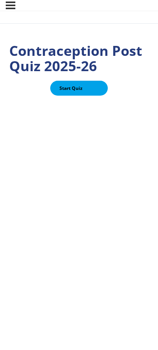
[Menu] (10, 5)
